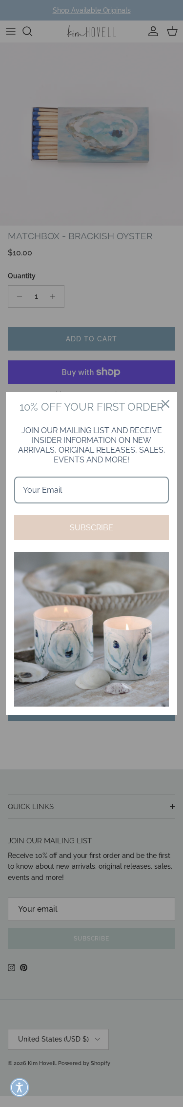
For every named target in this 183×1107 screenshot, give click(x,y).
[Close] (165, 404)
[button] (19, 1087)
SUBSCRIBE (91, 527)
